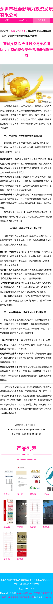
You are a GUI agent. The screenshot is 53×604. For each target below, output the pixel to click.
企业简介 (23, 20)
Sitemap (47, 597)
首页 (6, 20)
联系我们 (8, 26)
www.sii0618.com (25, 593)
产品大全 (41, 20)
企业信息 (27, 26)
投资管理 (38, 593)
